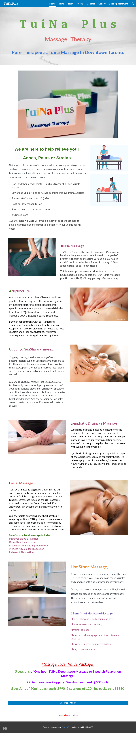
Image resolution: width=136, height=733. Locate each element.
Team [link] (70, 3)
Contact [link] (91, 3)
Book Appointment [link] (118, 3)
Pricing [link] (80, 3)
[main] (68, 36)
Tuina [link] (61, 3)
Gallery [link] (102, 3)
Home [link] (52, 3)
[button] (133, 4)
